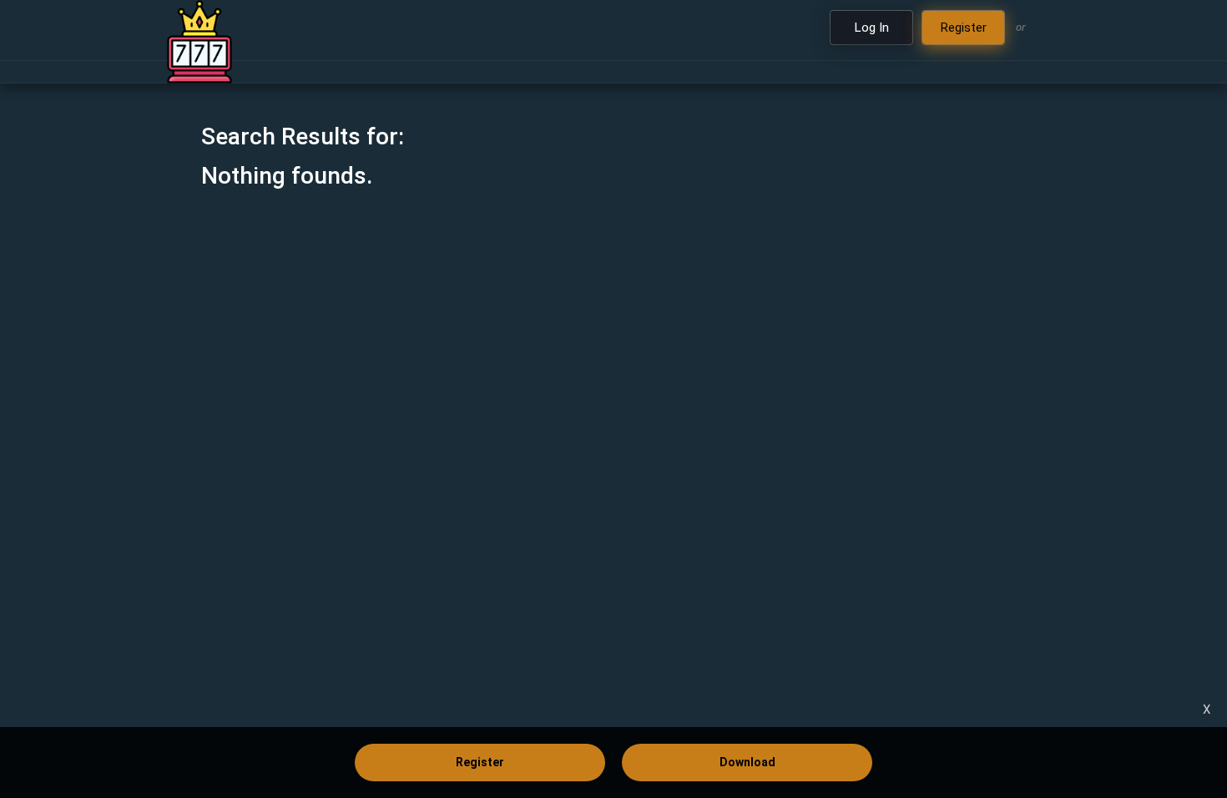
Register (480, 762)
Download (747, 762)
